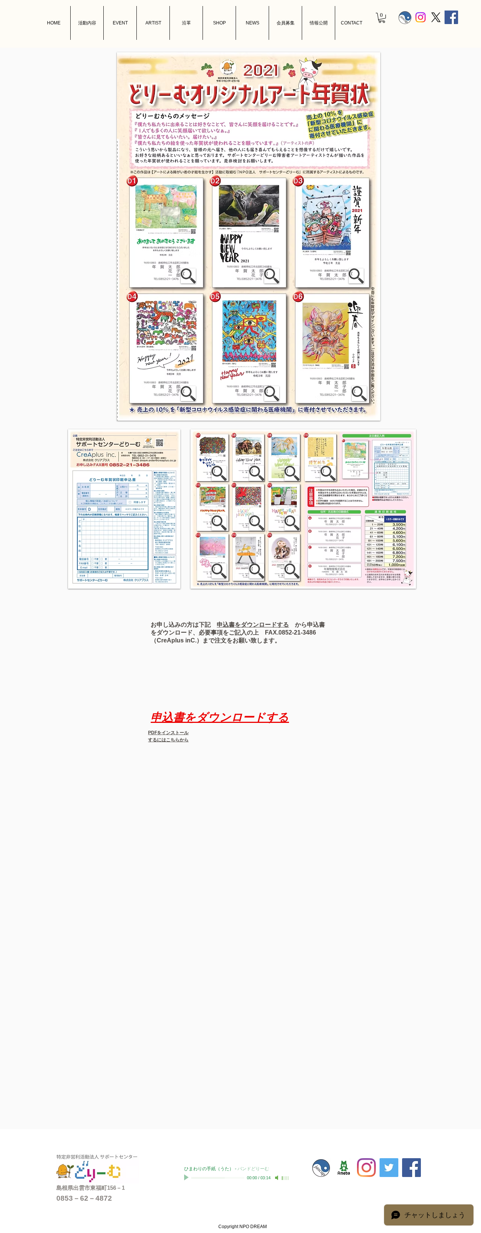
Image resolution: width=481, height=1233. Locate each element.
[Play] (187, 1178)
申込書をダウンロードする (253, 624)
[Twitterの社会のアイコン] (389, 1167)
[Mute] (277, 1177)
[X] (436, 17)
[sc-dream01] (343, 1167)
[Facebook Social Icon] (451, 17)
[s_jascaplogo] (405, 17)
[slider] (285, 1178)
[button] (382, 18)
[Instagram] (420, 17)
